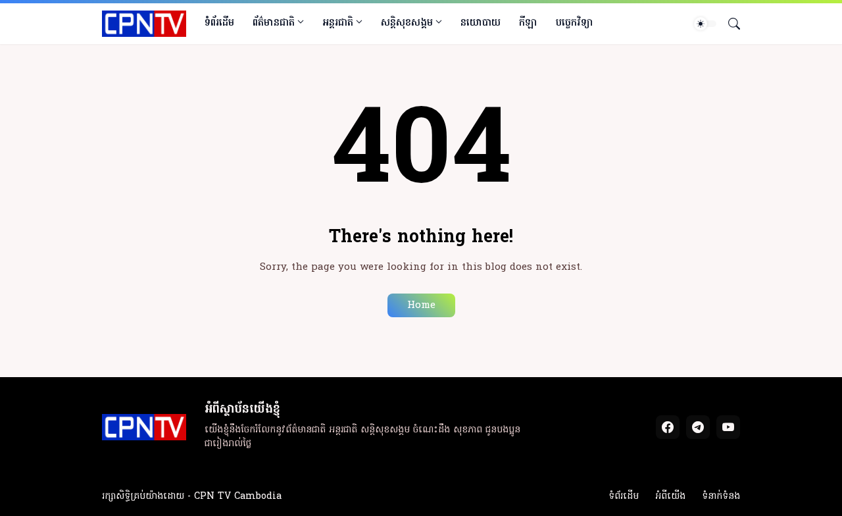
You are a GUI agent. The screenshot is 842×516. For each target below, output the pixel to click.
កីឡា (528, 23)
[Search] (729, 24)
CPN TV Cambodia (238, 496)
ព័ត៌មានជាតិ (274, 23)
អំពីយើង (670, 496)
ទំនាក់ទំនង (721, 496)
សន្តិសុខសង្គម (407, 23)
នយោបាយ (480, 23)
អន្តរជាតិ (337, 23)
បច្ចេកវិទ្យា (574, 23)
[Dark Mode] (705, 24)
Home (421, 305)
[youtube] (728, 427)
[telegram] (698, 427)
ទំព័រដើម (219, 23)
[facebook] (668, 427)
